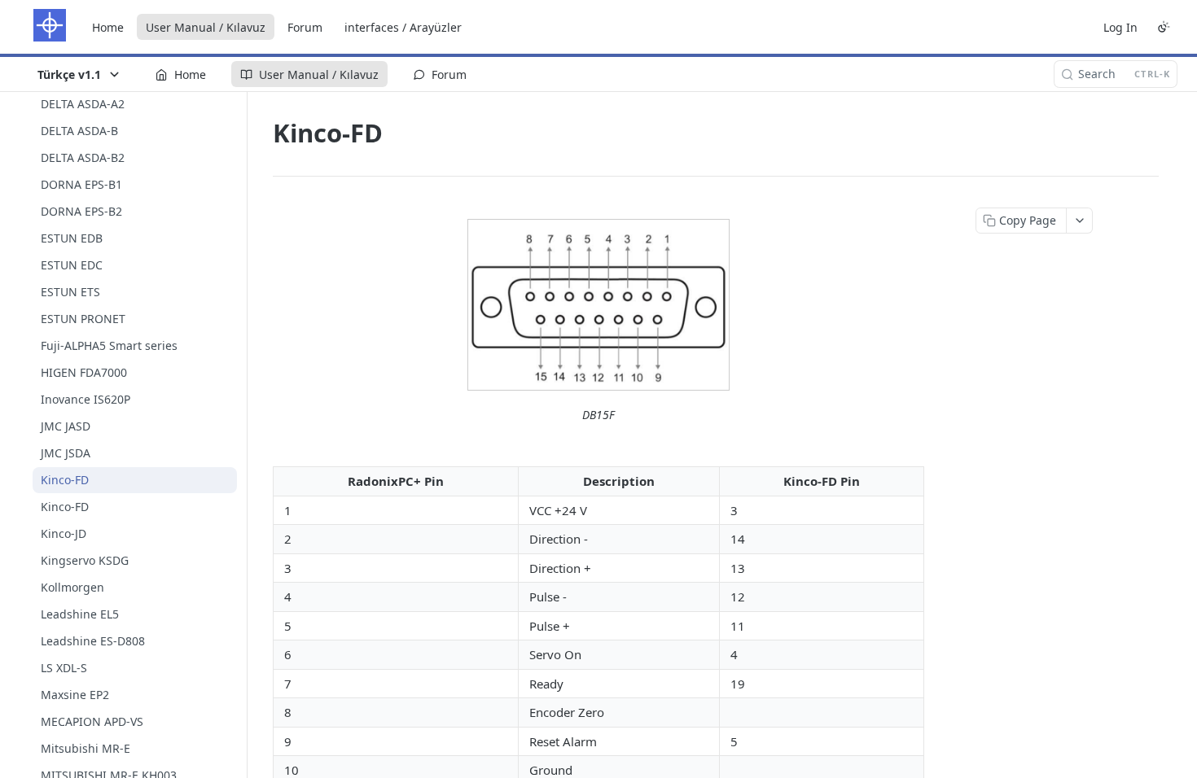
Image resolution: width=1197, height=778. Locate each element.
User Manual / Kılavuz (205, 27)
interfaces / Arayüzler (403, 27)
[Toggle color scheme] (1164, 27)
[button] (598, 305)
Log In (1120, 27)
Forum (304, 27)
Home (108, 27)
